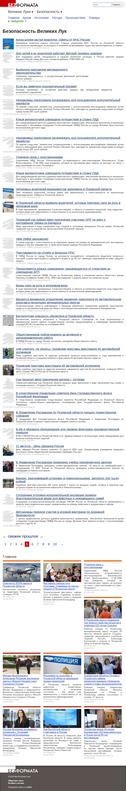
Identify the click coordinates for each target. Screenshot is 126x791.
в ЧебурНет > (17, 21)
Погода (57, 17)
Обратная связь (16, 781)
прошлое (30, 536)
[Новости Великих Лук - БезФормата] (19, 4)
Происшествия (75, 17)
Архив (27, 17)
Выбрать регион (16, 783)
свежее (14, 536)
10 (55, 544)
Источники (41, 17)
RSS (30, 787)
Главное (14, 17)
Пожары (94, 17)
